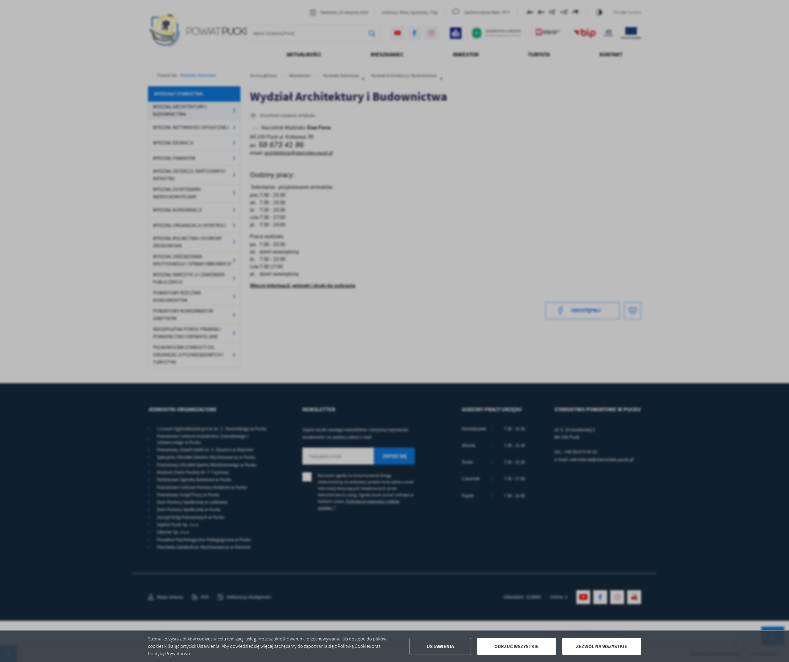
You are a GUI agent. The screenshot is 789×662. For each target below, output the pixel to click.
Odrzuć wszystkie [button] (516, 646)
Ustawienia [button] (440, 646)
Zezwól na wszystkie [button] (601, 646)
